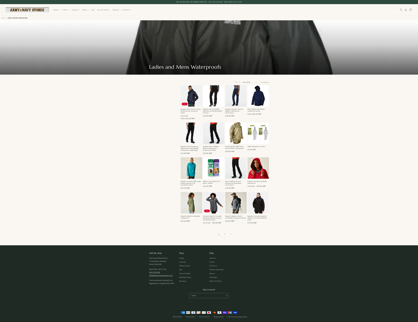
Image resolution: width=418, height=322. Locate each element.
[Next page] (230, 233)
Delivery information (216, 270)
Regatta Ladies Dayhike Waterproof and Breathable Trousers (212, 111)
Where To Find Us (215, 281)
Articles (212, 262)
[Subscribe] (226, 295)
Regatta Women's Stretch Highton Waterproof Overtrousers (234, 111)
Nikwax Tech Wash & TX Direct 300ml (211, 182)
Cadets (181, 258)
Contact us (213, 266)
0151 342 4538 (154, 272)
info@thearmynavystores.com (161, 275)
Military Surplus (184, 266)
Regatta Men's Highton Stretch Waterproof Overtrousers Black (211, 148)
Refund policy (177, 317)
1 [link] (218, 234)
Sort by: (238, 82)
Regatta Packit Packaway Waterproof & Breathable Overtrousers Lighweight (190, 148)
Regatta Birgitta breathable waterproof (190, 217)
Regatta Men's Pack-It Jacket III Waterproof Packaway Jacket (191, 111)
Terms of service (204, 317)
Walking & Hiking (185, 277)
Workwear (182, 281)
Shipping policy (219, 317)
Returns (212, 273)
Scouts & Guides (185, 273)
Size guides (213, 277)
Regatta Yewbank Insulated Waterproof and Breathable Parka (257, 218)
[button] (56, 9)
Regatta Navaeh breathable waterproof (257, 182)
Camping (182, 262)
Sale (180, 270)
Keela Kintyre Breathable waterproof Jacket (256, 110)
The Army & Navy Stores (239, 317)
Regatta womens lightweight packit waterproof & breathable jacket (191, 183)
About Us (212, 258)
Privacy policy (190, 317)
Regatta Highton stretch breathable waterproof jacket (235, 217)
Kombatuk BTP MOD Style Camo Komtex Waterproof (234, 147)
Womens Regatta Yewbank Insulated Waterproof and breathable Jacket (212, 218)
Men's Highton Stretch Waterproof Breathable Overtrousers (233, 183)
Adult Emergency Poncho (256, 146)
